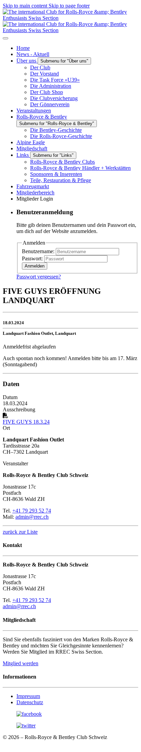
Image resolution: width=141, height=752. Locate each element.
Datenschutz (29, 702)
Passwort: (32, 258)
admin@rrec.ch (32, 517)
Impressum (28, 696)
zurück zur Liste (20, 532)
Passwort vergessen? (38, 276)
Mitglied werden (20, 663)
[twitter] (26, 725)
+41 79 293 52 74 (31, 511)
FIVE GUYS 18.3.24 (26, 422)
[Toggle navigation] (5, 38)
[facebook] (29, 714)
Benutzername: (38, 251)
